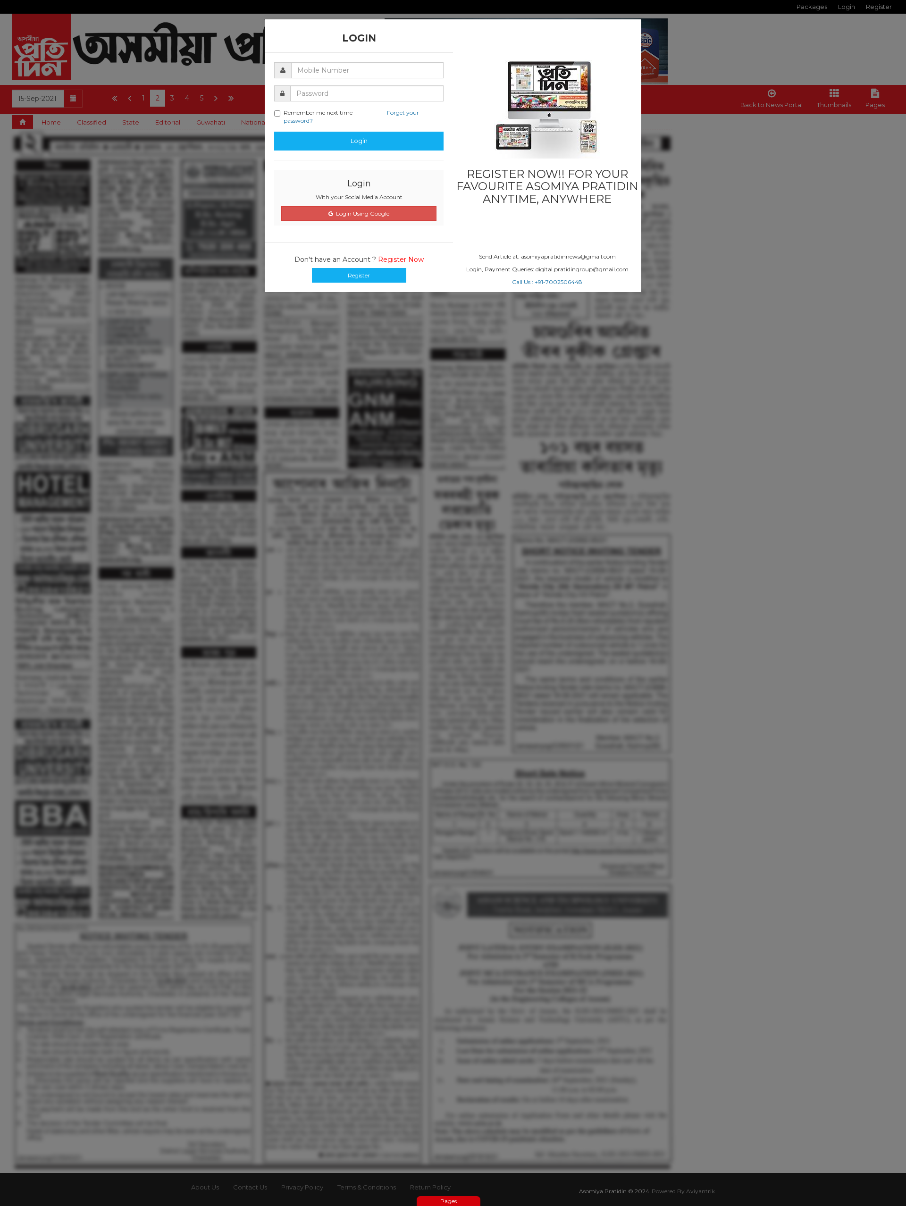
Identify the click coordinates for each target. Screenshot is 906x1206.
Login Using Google (361, 213)
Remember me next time (351, 116)
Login (359, 140)
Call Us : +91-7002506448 (547, 281)
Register (359, 275)
